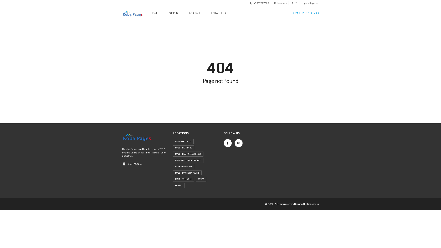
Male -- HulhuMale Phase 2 (188, 160)
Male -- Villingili (183, 179)
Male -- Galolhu (183, 141)
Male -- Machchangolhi (187, 173)
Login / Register (310, 3)
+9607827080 (261, 3)
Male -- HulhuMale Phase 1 (188, 154)
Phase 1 (178, 185)
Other (201, 179)
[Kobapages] (132, 13)
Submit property (304, 13)
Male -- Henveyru (183, 148)
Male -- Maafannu (184, 166)
